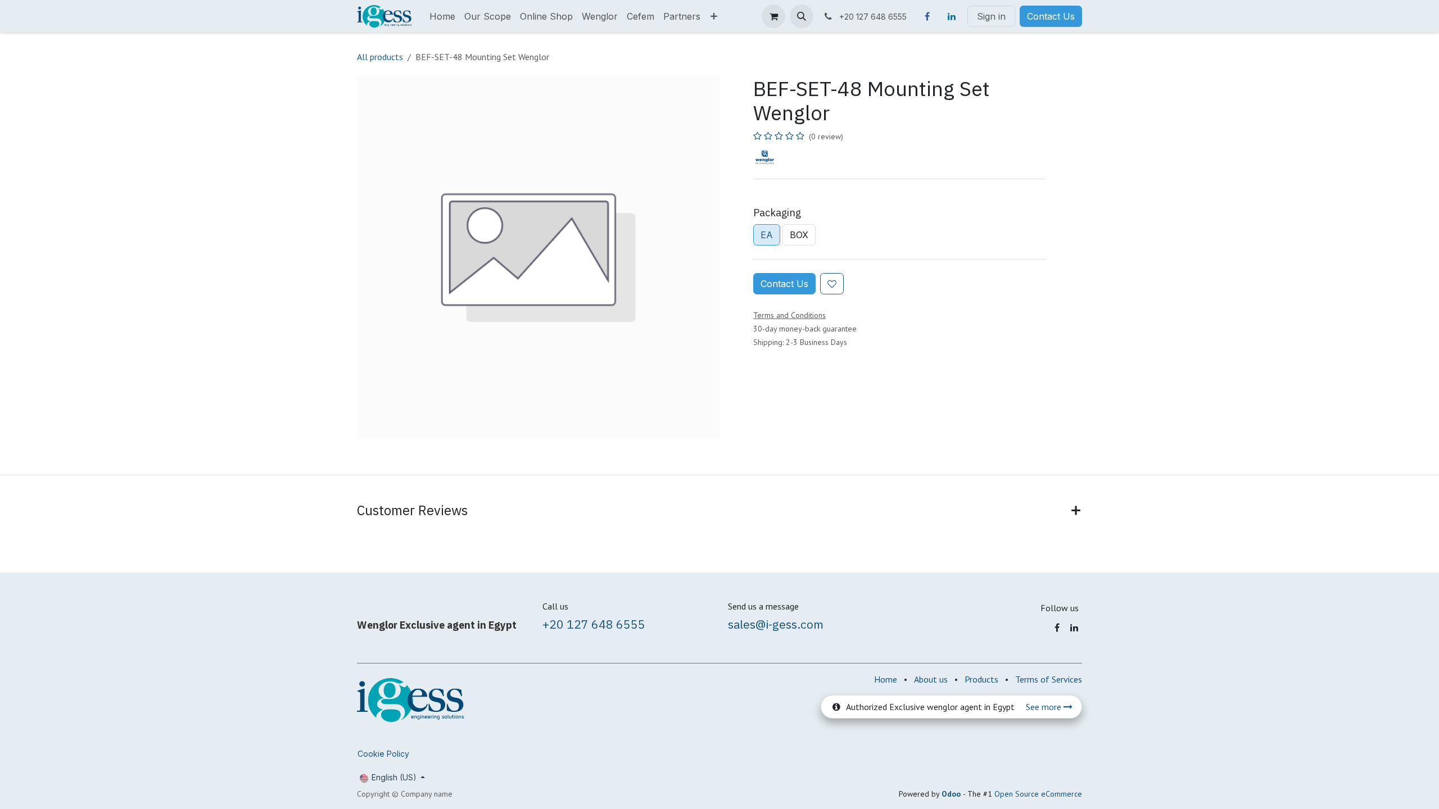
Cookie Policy (383, 753)
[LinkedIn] (951, 16)
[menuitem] (442, 16)
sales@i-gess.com (775, 624)
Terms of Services (1048, 679)
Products (981, 679)
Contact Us (1051, 16)
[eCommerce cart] (773, 16)
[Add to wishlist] (832, 283)
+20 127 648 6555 (593, 624)
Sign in (991, 16)
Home (885, 679)
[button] (801, 16)
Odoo (952, 794)
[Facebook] (927, 16)
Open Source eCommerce (1038, 794)
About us (931, 679)
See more (1045, 706)
